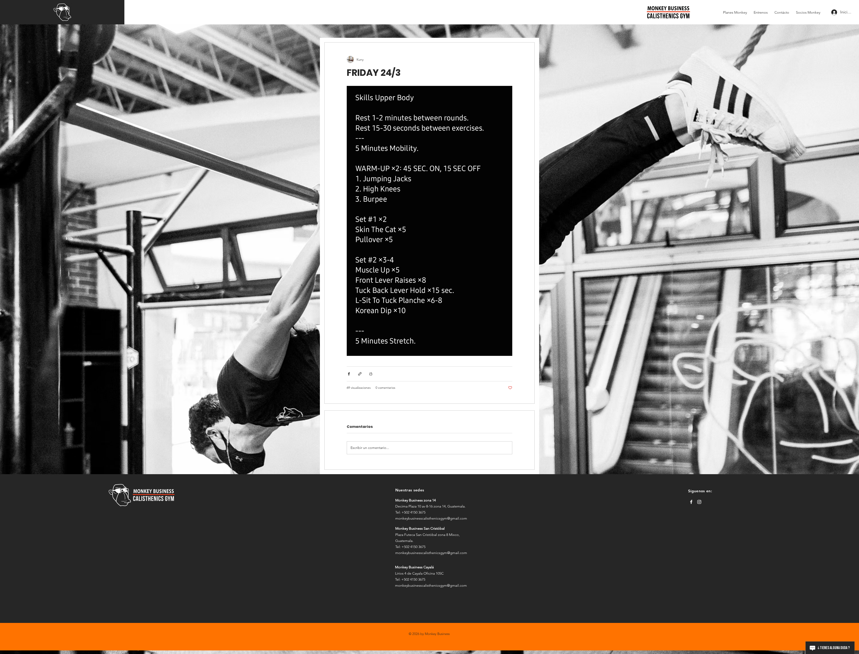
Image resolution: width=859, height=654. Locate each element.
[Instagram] (699, 502)
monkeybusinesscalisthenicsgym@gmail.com (431, 518)
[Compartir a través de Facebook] (349, 374)
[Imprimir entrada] (371, 374)
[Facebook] (691, 502)
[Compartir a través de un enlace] (360, 374)
